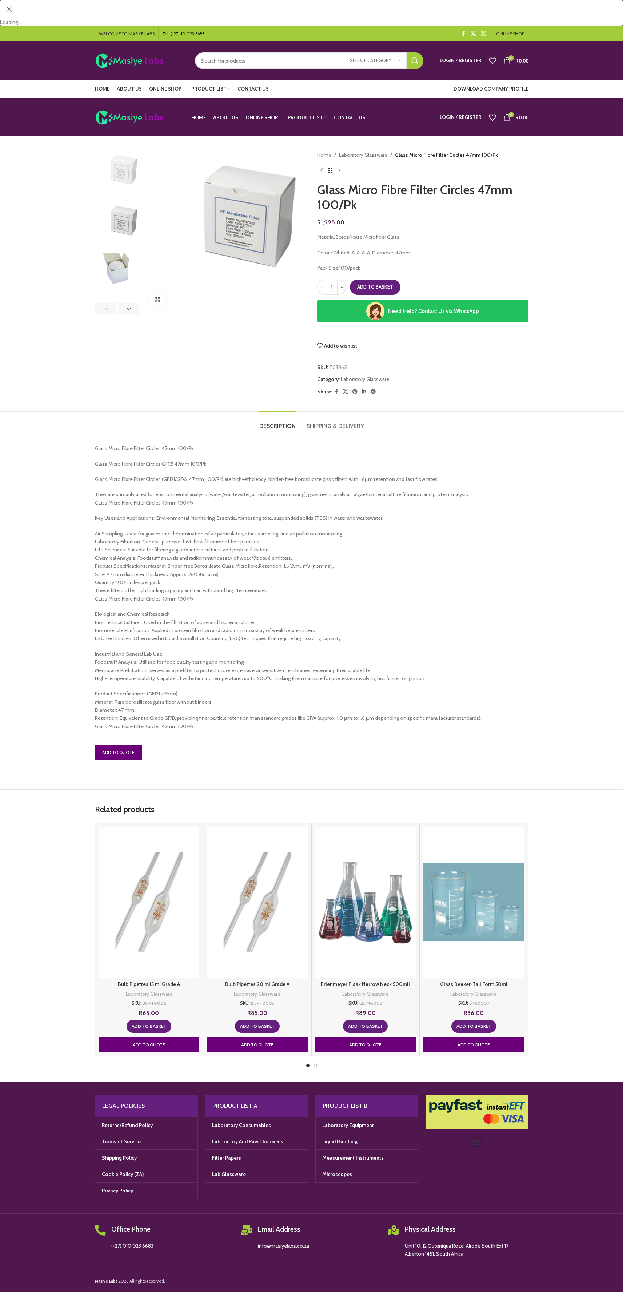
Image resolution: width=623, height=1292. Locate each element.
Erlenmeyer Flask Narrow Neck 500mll (365, 984)
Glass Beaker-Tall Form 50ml (473, 984)
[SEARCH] (415, 60)
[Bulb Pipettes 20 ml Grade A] (257, 902)
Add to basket (375, 287)
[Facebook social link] (463, 33)
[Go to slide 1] (308, 1065)
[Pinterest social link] (355, 392)
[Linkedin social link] (364, 392)
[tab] (277, 422)
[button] (105, 308)
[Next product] (339, 170)
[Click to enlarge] (157, 299)
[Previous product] (321, 170)
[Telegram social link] (373, 392)
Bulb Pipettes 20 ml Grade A (257, 984)
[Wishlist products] (492, 60)
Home (324, 155)
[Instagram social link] (483, 33)
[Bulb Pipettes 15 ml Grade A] (149, 902)
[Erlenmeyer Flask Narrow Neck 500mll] (365, 902)
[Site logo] (139, 60)
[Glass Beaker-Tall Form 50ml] (473, 902)
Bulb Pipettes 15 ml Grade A (149, 984)
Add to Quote (118, 752)
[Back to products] (330, 170)
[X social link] (473, 33)
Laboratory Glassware (363, 155)
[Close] (9, 9)
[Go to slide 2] (315, 1065)
